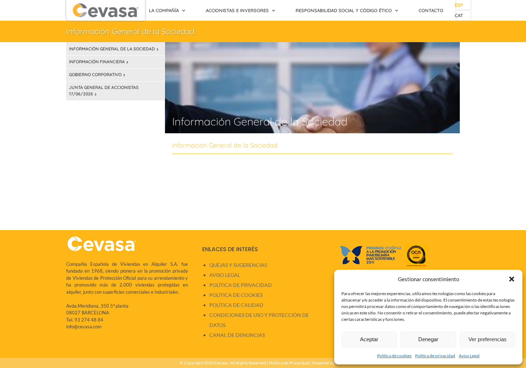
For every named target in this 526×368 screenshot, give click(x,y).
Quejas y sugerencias (238, 265)
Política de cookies (394, 355)
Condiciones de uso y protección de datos (259, 320)
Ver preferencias (487, 339)
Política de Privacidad (240, 285)
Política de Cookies (236, 295)
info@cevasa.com (84, 326)
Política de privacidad (435, 355)
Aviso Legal (469, 355)
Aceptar (369, 339)
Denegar (428, 339)
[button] (511, 279)
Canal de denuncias (237, 335)
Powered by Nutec (329, 362)
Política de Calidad (236, 305)
